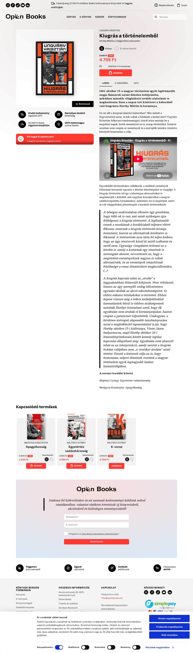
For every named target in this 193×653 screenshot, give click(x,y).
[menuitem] (71, 17)
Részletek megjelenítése (158, 647)
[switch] (85, 647)
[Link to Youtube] (23, 5)
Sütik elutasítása (169, 635)
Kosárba (118, 73)
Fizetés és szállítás (68, 603)
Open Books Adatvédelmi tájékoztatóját (100, 534)
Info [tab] (136, 83)
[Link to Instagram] (8, 5)
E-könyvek (21, 599)
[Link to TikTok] (18, 5)
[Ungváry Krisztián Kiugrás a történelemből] (55, 68)
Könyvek (20, 594)
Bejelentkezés (166, 5)
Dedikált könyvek (25, 607)
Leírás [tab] (105, 83)
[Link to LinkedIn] (28, 5)
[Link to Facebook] (13, 5)
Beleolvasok (84, 104)
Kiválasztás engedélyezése (169, 627)
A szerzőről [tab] (121, 83)
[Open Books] (26, 17)
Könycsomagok (24, 603)
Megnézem (116, 466)
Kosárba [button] (38, 466)
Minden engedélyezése (169, 618)
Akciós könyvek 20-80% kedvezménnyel (71, 593)
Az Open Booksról (68, 607)
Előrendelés (65, 599)
